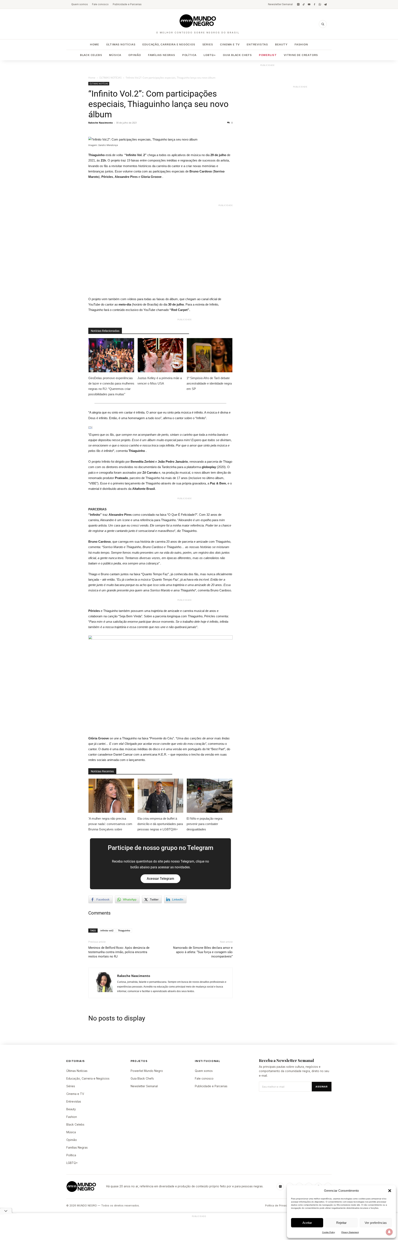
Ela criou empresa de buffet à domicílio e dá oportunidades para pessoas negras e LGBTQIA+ (160, 824)
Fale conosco (100, 4)
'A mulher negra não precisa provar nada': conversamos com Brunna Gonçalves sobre (110, 824)
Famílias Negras (161, 55)
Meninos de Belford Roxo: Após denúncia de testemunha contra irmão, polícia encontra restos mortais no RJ (118, 952)
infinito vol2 (106, 930)
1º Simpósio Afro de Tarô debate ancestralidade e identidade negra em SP (209, 383)
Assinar (321, 1086)
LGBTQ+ (210, 55)
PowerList (268, 55)
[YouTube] (309, 4)
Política (189, 55)
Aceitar (307, 1222)
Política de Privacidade (279, 1205)
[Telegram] (325, 4)
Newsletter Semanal (280, 4)
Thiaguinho (124, 930)
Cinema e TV (230, 44)
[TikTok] (303, 4)
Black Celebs (91, 55)
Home (94, 44)
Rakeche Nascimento (100, 122)
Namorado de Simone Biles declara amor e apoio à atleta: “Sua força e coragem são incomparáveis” (203, 952)
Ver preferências (376, 1222)
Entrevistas (257, 44)
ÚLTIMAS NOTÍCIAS (110, 77)
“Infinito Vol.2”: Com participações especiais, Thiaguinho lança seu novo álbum (158, 104)
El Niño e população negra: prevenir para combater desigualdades (205, 824)
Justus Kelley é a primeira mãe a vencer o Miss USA (159, 380)
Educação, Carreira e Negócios (168, 44)
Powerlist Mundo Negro (147, 1071)
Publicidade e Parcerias (127, 4)
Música (115, 55)
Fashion (301, 44)
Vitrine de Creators (301, 55)
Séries (207, 44)
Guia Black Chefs (237, 55)
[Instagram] (298, 4)
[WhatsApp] (319, 4)
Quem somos (79, 4)
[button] (390, 1191)
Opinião (134, 55)
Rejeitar (341, 1222)
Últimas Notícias (121, 44)
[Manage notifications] (389, 1232)
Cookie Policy (328, 1232)
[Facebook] (314, 4)
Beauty (281, 44)
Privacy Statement (350, 1232)
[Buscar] (323, 24)
